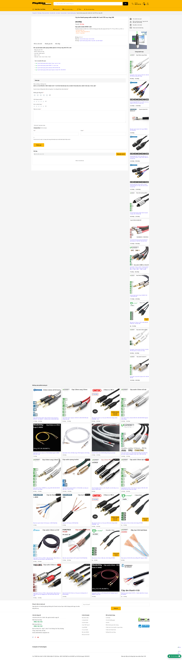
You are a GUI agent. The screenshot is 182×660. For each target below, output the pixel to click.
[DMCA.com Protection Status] (144, 619)
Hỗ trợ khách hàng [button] (68, 9)
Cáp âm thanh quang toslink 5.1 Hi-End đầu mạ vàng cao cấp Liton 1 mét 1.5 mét (75, 488)
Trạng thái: (77, 24)
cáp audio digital (99, 40)
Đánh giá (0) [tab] (48, 43)
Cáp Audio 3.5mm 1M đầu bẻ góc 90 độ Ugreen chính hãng (76, 452)
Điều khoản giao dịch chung (112, 625)
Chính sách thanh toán (111, 629)
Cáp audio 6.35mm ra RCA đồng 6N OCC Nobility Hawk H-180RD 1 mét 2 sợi (105, 593)
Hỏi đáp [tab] (57, 43)
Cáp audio (93, 40)
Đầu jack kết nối (85, 634)
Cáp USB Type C (86, 625)
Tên (34, 130)
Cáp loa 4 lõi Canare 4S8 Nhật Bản (70, 523)
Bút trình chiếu (85, 617)
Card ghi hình (85, 620)
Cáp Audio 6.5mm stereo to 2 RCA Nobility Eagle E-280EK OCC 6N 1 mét (46, 453)
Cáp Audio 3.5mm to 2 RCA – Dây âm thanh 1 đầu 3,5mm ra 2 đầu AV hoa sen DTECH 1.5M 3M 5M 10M (46, 558)
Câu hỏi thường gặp (110, 620)
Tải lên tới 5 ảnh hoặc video (39, 125)
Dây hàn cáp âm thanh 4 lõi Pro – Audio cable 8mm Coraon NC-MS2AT (134, 593)
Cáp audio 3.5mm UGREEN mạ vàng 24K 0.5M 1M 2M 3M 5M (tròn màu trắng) (46, 488)
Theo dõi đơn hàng (90, 9)
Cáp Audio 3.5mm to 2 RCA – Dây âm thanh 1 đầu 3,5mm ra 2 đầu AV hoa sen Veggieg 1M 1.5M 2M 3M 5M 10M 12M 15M (46, 594)
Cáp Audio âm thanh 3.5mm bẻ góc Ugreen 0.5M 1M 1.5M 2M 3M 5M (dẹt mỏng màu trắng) (134, 488)
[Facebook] (33, 637)
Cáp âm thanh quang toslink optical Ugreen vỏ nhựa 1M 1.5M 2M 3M (51, 69)
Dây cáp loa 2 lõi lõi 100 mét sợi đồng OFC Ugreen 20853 (134, 558)
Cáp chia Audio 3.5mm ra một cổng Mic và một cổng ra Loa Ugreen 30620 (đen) (105, 488)
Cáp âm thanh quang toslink (85, 40)
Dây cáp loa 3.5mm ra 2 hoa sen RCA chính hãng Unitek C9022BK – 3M (104, 523)
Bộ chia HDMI (85, 632)
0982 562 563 (38, 622)
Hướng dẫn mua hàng (111, 632)
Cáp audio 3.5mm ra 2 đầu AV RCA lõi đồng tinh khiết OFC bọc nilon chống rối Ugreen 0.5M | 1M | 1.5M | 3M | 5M (134, 453)
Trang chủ (57, 9)
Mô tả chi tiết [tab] (38, 43)
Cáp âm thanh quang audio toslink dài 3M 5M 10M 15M (48, 67)
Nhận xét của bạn (37, 109)
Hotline (136, 2)
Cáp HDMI (84, 627)
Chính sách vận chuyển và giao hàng (114, 627)
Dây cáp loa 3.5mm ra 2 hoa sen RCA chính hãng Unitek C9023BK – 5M (104, 418)
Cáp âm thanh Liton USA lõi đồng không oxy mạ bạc (103, 452)
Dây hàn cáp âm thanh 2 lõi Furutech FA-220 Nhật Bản (75, 558)
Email (82, 130)
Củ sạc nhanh (85, 629)
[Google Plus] (35, 637)
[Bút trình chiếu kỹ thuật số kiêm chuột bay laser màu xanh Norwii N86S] (138, 40)
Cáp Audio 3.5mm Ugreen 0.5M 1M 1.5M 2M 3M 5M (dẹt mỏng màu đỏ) (75, 418)
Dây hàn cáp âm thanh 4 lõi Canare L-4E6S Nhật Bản (45, 523)
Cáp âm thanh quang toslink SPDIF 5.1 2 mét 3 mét (47, 65)
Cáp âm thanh (91, 38)
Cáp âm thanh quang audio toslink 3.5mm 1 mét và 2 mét (48, 63)
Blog (80, 9)
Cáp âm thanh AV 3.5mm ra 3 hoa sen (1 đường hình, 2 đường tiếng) (75, 593)
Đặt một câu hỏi (121, 154)
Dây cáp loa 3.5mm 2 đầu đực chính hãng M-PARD (103, 558)
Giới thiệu (108, 617)
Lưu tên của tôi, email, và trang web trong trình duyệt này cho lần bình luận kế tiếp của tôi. (52, 139)
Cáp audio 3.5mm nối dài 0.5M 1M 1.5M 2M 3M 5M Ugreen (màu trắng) (134, 418)
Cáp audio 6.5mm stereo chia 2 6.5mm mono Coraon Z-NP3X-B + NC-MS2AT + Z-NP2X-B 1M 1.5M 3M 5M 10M (46, 418)
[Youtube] (38, 637)
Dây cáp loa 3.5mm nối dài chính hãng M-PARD (132, 523)
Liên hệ (107, 622)
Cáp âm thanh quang (84, 38)
